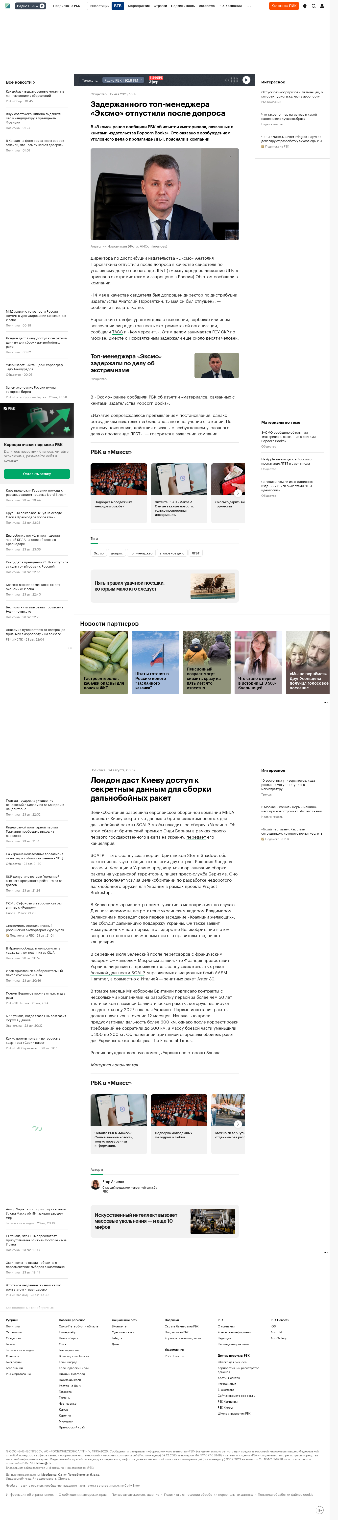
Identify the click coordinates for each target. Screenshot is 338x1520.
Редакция (224, 1338)
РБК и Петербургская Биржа (26, 396)
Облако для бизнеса (232, 1362)
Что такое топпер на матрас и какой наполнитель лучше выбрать (289, 116)
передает (196, 836)
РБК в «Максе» (111, 452)
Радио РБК (26, 6)
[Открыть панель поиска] (314, 6)
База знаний (14, 1368)
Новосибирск (68, 1338)
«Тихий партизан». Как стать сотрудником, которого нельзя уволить (291, 831)
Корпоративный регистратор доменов (239, 1370)
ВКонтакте (119, 1326)
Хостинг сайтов (229, 1377)
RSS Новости (174, 1356)
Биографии (14, 1362)
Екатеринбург (69, 1332)
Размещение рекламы (233, 1344)
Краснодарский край (74, 1368)
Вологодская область (74, 1356)
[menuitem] (66, 6)
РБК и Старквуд (17, 1294)
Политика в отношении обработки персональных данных (208, 1494)
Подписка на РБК (177, 1332)
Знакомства (226, 1389)
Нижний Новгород (72, 1373)
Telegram (118, 1338)
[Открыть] (37, 6)
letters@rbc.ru (46, 1462)
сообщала (140, 1040)
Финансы (12, 1356)
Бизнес (11, 1344)
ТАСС (117, 331)
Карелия (65, 1415)
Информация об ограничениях (30, 1494)
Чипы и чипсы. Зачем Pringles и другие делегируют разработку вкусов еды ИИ (291, 138)
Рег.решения (227, 1383)
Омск (63, 1344)
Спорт (10, 912)
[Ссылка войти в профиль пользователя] (322, 5)
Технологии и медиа (20, 1222)
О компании (226, 1326)
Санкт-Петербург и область (78, 1326)
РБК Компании (271, 101)
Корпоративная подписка (183, 1338)
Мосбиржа (48, 1474)
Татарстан (66, 1391)
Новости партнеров (109, 624)
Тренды (266, 794)
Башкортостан (69, 1350)
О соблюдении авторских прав (83, 1494)
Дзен (115, 1344)
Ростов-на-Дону (70, 1385)
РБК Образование (18, 1373)
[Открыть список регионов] (305, 6)
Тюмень (64, 1397)
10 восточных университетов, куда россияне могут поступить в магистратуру (288, 784)
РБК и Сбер (14, 100)
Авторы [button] (97, 1169)
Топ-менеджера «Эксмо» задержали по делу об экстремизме (126, 363)
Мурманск (66, 1421)
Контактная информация (235, 1332)
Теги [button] (94, 538)
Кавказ (63, 1409)
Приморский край (72, 1427)
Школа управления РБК (234, 1413)
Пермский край (70, 1379)
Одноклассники (123, 1332)
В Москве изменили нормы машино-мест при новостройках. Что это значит (291, 808)
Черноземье (67, 1403)
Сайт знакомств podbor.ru (236, 1395)
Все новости (18, 82)
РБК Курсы (225, 1407)
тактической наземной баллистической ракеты (139, 1002)
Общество (13, 374)
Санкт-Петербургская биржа (78, 1474)
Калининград (68, 1362)
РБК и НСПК (14, 639)
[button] (305, 6)
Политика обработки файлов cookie (286, 1494)
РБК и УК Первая (17, 1002)
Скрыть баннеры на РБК (181, 1326)
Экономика (14, 1025)
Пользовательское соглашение (135, 1494)
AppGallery (279, 1338)
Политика (13, 127)
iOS (273, 1326)
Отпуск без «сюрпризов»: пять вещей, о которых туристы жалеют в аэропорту (292, 94)
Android (276, 1332)
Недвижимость (272, 123)
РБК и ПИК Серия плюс (22, 1047)
